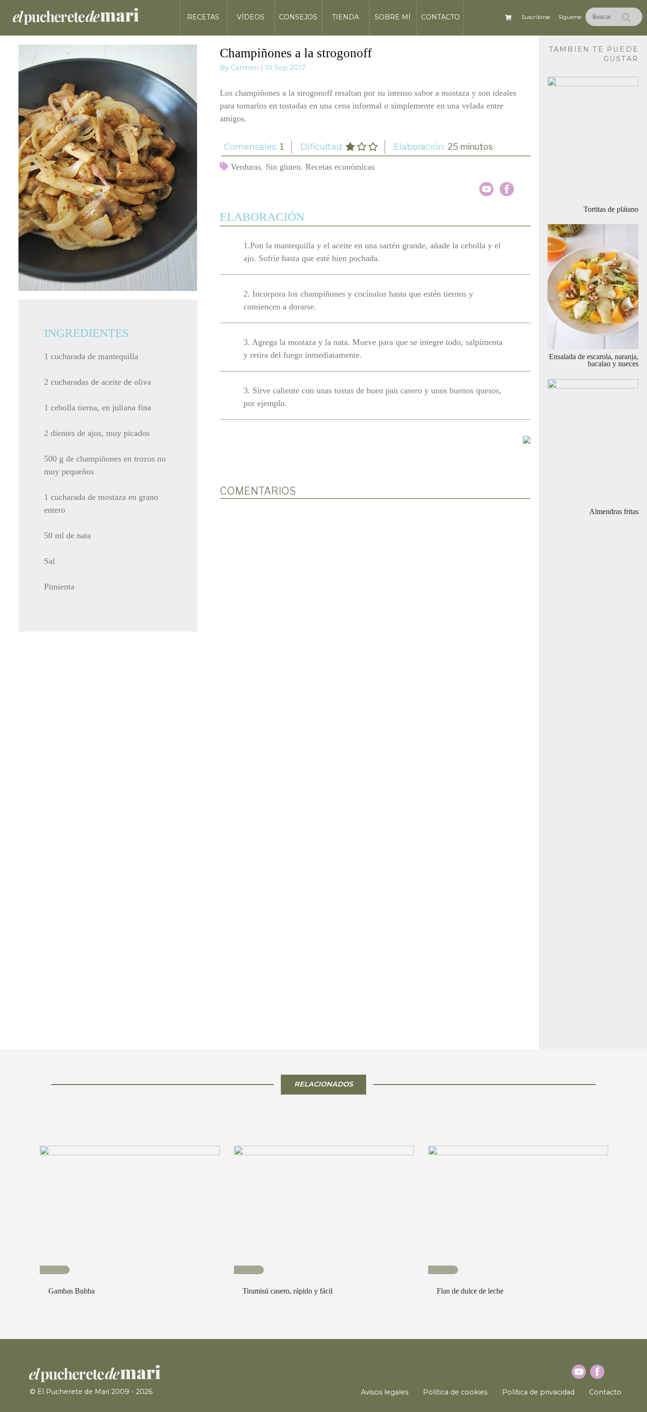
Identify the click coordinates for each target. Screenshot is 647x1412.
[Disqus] (375, 630)
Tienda (345, 17)
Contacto (440, 17)
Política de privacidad (538, 1392)
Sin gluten (283, 167)
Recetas (203, 17)
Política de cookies (455, 1392)
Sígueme (569, 17)
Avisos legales (384, 1392)
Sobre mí (393, 17)
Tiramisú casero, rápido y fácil (287, 1291)
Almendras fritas (613, 511)
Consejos (298, 17)
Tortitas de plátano (611, 209)
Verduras (246, 167)
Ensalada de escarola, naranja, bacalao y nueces (593, 360)
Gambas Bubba (71, 1291)
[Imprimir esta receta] (526, 439)
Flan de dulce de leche (470, 1291)
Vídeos (250, 17)
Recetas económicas (340, 167)
